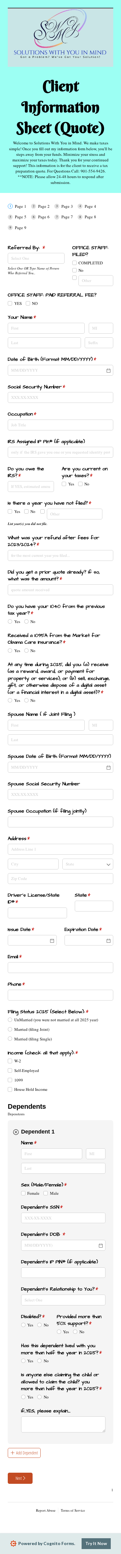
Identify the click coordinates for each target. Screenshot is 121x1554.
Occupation (32, 414)
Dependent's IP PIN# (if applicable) (59, 1261)
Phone (26, 984)
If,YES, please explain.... (45, 1410)
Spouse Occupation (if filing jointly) (47, 811)
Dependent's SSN (51, 1207)
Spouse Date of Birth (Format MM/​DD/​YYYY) (59, 756)
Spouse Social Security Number (44, 783)
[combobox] (36, 258)
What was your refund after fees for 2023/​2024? (53, 541)
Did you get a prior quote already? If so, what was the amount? (54, 575)
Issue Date (30, 929)
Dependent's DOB (52, 1234)
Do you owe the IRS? (26, 472)
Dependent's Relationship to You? (63, 1289)
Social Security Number (46, 386)
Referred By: (36, 247)
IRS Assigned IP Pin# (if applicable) (46, 441)
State (92, 895)
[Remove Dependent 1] (16, 1132)
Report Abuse (46, 1510)
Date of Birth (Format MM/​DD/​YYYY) (60, 359)
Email (24, 956)
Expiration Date (89, 929)
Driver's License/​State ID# (34, 898)
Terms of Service (73, 1510)
